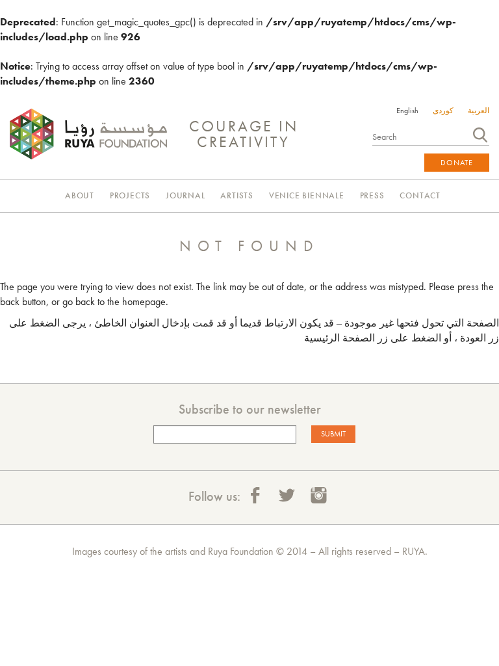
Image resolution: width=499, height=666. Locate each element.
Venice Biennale (306, 195)
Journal (185, 195)
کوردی (443, 110)
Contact (420, 195)
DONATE (457, 162)
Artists (236, 195)
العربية (478, 110)
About (79, 195)
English (407, 110)
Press (372, 195)
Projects (130, 195)
